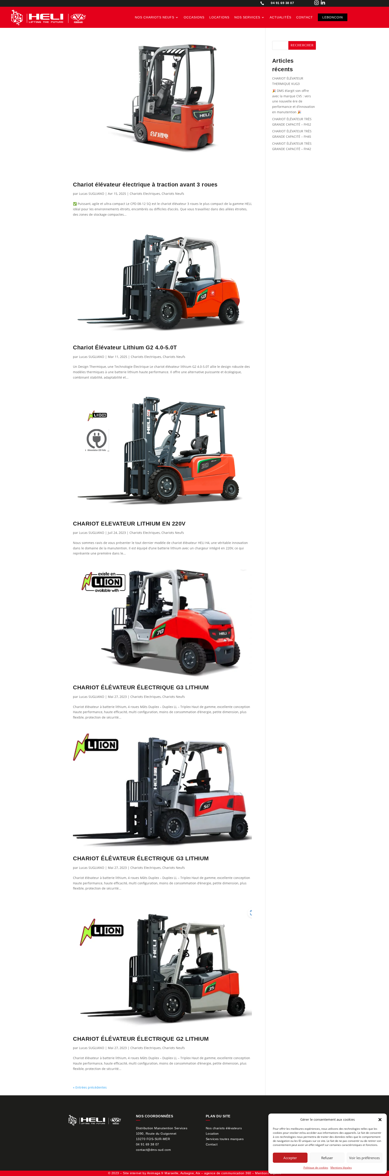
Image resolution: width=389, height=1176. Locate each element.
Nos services (247, 17)
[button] (380, 1119)
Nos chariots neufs (154, 17)
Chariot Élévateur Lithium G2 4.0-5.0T (125, 347)
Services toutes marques (225, 1139)
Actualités (280, 17)
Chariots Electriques (145, 193)
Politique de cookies (315, 1167)
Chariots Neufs (173, 193)
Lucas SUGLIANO (91, 193)
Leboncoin (332, 17)
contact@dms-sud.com (153, 1150)
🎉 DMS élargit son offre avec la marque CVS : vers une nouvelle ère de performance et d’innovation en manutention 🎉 (293, 101)
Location (212, 1133)
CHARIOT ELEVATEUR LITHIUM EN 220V (129, 523)
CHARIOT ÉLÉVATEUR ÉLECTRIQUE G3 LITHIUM (141, 687)
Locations (219, 17)
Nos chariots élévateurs (224, 1128)
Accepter (290, 1158)
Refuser (327, 1158)
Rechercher (302, 45)
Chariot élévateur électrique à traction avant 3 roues (145, 184)
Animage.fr (155, 1173)
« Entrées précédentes (90, 1087)
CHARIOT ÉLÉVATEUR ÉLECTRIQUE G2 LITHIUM (141, 1039)
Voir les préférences (364, 1158)
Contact (304, 17)
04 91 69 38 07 (147, 1144)
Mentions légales (341, 1167)
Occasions (194, 17)
